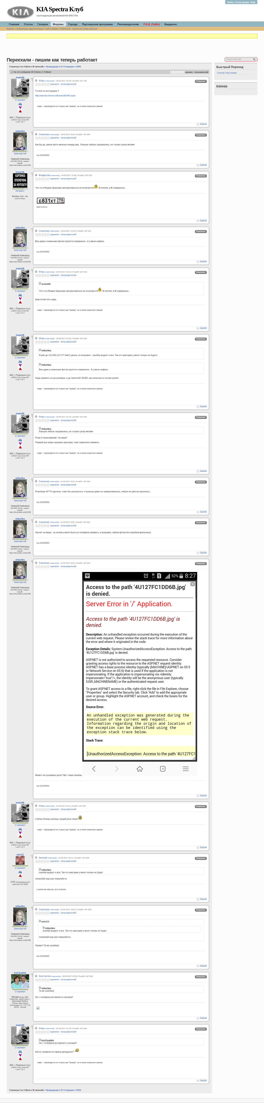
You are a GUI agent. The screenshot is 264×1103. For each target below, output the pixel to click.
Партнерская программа (97, 24)
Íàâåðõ (203, 124)
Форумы (58, 24)
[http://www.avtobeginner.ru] (51, 203)
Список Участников (227, 73)
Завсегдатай (20, 153)
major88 (20, 77)
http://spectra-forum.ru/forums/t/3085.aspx (55, 95)
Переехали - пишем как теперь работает (79, 29)
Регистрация (242, 2)
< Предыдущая (51, 66)
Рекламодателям (128, 24)
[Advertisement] (132, 49)
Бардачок (171, 24)
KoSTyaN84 (20, 973)
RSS (79, 66)
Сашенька (44, 134)
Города (72, 24)
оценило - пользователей (63, 84)
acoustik (20, 172)
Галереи (43, 24)
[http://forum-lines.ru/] (38, 1009)
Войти (230, 2)
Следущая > (69, 66)
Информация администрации (29, 29)
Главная (14, 24)
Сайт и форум (51, 29)
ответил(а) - (50, 81)
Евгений (43, 857)
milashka (20, 131)
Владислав (44, 175)
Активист (20, 191)
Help (253, 2)
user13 (20, 854)
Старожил (20, 100)
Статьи (28, 24)
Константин (45, 976)
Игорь (42, 80)
